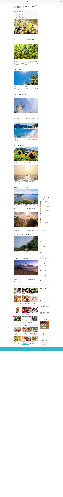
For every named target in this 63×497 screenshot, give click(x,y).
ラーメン (45, 257)
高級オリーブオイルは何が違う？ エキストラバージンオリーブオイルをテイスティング (34, 323)
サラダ (40, 252)
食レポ (45, 289)
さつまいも (46, 276)
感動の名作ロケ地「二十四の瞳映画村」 (19, 15)
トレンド (42, 234)
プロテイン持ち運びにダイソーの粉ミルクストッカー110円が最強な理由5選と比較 (17, 295)
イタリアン (41, 248)
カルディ (45, 292)
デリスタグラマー (41, 289)
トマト (45, 265)
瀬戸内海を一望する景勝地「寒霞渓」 (19, 16)
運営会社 (42, 332)
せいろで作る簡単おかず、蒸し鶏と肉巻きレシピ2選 (25, 333)
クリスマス (46, 296)
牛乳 (40, 271)
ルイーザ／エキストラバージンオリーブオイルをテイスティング (17, 314)
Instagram (46, 288)
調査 (41, 235)
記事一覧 (42, 337)
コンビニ (41, 292)
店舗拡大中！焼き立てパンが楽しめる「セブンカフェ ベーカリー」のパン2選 (17, 303)
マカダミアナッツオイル (46, 241)
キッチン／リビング (43, 229)
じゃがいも (46, 270)
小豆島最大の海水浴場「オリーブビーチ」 (19, 14)
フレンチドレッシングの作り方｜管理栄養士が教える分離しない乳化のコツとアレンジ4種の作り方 (17, 343)
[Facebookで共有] (21, 284)
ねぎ (40, 281)
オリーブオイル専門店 (42, 295)
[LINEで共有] (25, 284)
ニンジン (45, 269)
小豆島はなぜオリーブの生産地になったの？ (19, 11)
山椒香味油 (41, 244)
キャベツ (45, 271)
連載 (41, 231)
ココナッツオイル (41, 241)
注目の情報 (19, 7)
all (25, 344)
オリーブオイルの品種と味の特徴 (33, 313)
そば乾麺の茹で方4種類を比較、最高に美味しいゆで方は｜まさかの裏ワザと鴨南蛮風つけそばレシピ (26, 343)
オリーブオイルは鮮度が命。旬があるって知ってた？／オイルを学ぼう (17, 323)
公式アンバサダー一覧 (43, 333)
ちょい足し (41, 297)
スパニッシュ (46, 256)
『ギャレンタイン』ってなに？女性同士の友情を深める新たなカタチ (34, 303)
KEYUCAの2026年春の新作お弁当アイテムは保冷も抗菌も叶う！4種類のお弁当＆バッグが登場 (26, 295)
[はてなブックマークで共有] (27, 284)
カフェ (45, 252)
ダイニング (46, 293)
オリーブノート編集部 (16, 7)
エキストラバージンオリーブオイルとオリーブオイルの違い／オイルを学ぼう (25, 314)
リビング (41, 300)
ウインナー (46, 280)
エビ (40, 275)
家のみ (40, 293)
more (48, 224)
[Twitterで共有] (23, 284)
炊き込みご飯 (41, 258)
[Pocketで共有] (30, 284)
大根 (45, 275)
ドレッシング (46, 253)
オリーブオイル (22, 7)
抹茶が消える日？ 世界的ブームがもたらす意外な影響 (34, 294)
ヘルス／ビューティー (43, 230)
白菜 (45, 279)
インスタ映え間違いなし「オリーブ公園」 (19, 13)
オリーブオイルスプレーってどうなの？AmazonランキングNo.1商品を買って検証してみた (26, 323)
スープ (40, 253)
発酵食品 (45, 258)
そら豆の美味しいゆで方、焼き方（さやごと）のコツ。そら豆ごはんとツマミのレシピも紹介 (34, 334)
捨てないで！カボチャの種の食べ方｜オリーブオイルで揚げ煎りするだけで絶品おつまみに (34, 343)
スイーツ (45, 251)
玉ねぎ (40, 266)
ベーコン (41, 270)
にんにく (45, 266)
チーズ (40, 265)
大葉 (40, 280)
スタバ (45, 297)
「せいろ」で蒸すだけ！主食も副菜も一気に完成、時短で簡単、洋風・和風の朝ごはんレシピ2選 (17, 334)
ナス (40, 274)
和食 (45, 248)
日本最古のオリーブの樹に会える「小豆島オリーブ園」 (20, 17)
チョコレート (46, 274)
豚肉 (40, 269)
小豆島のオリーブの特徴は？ (17, 12)
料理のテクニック (41, 288)
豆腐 (40, 276)
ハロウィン (46, 300)
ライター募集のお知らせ (43, 335)
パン (40, 251)
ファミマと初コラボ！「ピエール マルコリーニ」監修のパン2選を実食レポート (26, 303)
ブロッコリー (41, 279)
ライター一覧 (42, 334)
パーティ (41, 296)
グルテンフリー (41, 257)
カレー (40, 256)
